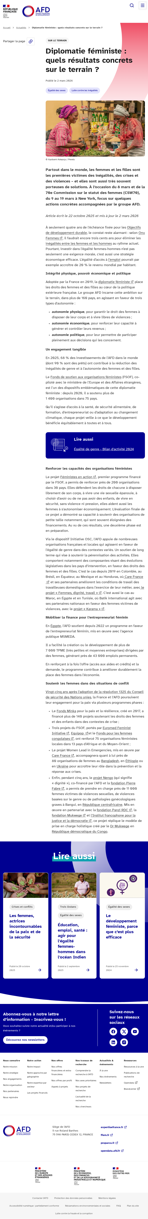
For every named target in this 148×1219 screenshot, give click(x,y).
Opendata (129, 1083)
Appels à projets (59, 1086)
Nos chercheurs (83, 1106)
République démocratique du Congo (79, 832)
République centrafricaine (102, 805)
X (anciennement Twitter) (124, 1031)
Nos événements (108, 1076)
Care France (61, 756)
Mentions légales (107, 1198)
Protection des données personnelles (73, 1198)
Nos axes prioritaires (86, 1080)
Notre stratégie (10, 1073)
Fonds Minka (66, 711)
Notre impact (33, 1067)
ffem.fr (105, 1135)
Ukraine (62, 766)
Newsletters (105, 1083)
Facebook (113, 1031)
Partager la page (30, 41)
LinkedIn (113, 1042)
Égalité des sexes (57, 90)
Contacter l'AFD (40, 1198)
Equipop (78, 733)
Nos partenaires (11, 1091)
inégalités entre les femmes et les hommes (79, 244)
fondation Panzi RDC (112, 810)
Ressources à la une (134, 1067)
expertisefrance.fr (112, 1127)
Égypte (55, 626)
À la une (104, 1070)
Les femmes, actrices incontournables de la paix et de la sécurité (25, 927)
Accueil (6, 27)
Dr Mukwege (119, 826)
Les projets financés (37, 1093)
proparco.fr (107, 1143)
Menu (142, 5)
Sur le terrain (57, 40)
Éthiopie (131, 761)
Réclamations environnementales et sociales (87, 1206)
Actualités (21, 27)
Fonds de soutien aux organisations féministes (85, 377)
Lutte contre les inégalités (85, 90)
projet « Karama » (87, 609)
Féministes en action (76, 477)
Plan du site (133, 1206)
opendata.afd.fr (110, 1151)
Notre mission (10, 1067)
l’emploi (114, 260)
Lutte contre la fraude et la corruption (74, 1213)
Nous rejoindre (10, 1097)
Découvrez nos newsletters (25, 1040)
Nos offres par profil (61, 1080)
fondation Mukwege (67, 815)
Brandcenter (130, 1089)
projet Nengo (103, 778)
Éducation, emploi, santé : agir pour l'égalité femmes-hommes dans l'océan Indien (72, 941)
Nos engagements (12, 1079)
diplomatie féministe (114, 282)
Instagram (124, 1042)
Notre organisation (12, 1085)
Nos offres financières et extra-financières (61, 1071)
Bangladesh (110, 761)
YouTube (135, 1031)
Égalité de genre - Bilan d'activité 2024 (104, 449)
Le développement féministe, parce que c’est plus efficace (122, 927)
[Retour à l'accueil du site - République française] (44, 11)
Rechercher (132, 5)
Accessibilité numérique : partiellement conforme (34, 1206)
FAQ (118, 1206)
